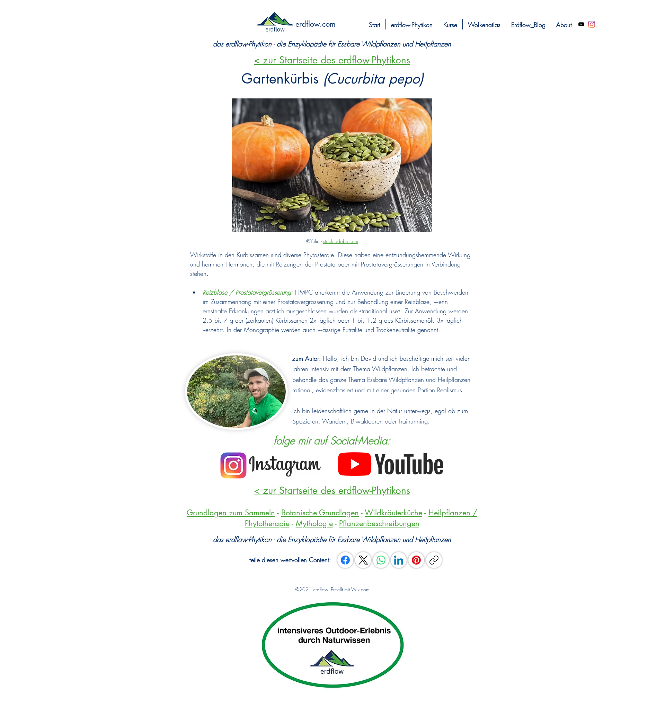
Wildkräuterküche (393, 512)
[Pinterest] (416, 560)
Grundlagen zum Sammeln (231, 512)
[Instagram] (591, 24)
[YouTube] (581, 24)
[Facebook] (345, 560)
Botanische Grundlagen (320, 512)
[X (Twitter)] (363, 560)
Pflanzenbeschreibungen (379, 523)
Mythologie (314, 523)
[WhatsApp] (381, 560)
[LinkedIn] (399, 560)
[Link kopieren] (434, 560)
